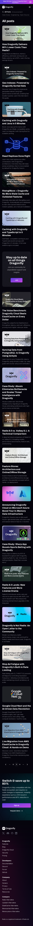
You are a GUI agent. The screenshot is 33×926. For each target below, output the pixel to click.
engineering (15, 15)
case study (6, 15)
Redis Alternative (8, 900)
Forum (4, 869)
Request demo (15, 811)
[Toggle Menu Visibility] (30, 7)
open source (24, 15)
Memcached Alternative (10, 908)
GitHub (4, 872)
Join (16, 280)
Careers (5, 883)
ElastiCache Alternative (10, 905)
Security (5, 853)
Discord (5, 866)
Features (5, 844)
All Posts (8, 12)
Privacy (4, 886)
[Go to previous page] (6, 764)
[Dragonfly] (8, 7)
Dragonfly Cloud (8, 850)
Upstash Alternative (9, 903)
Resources (6, 892)
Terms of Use (7, 889)
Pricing (4, 856)
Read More (15, 2)
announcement (17, 12)
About (4, 880)
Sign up (16, 805)
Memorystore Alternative (11, 911)
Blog (3, 847)
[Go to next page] (27, 764)
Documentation (7, 863)
